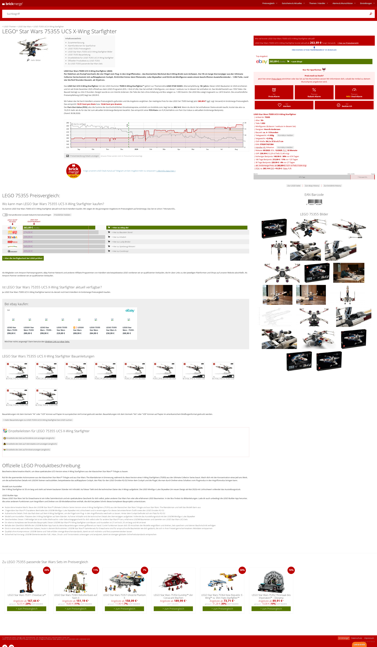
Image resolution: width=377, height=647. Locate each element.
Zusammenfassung (76, 42)
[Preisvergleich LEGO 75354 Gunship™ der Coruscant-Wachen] (173, 582)
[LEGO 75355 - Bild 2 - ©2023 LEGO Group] (309, 228)
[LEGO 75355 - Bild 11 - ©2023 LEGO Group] (311, 294)
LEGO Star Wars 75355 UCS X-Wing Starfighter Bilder (90, 51)
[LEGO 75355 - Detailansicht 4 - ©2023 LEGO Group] (353, 316)
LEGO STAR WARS (174, 86)
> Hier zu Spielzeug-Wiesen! (123, 246)
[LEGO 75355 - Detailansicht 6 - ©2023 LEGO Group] (319, 338)
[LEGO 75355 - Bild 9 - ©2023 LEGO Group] (348, 272)
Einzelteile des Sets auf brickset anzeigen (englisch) (28, 449)
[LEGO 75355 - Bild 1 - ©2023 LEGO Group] (274, 228)
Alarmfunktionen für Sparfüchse (81, 45)
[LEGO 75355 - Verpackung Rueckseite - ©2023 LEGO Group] (299, 360)
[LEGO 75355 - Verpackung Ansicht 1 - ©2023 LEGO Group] (353, 338)
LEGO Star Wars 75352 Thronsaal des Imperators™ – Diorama (271, 596)
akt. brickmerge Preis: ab (281, 165)
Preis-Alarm (277, 78)
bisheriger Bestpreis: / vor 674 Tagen (277, 156)
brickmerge (344, 638)
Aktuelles (292, 3)
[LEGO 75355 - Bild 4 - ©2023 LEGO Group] (279, 250)
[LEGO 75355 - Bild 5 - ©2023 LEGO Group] (305, 250)
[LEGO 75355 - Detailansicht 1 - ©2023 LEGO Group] (347, 294)
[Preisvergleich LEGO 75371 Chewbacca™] (27, 582)
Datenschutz (356, 638)
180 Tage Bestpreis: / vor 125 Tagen (277, 159)
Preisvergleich (268, 3)
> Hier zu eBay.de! (120, 227)
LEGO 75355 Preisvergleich (79, 48)
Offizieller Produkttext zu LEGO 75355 (84, 60)
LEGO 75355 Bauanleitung (79, 54)
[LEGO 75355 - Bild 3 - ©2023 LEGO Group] (349, 228)
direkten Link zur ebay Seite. (57, 341)
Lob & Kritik (359, 644)
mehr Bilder (36, 60)
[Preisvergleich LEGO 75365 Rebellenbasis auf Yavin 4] (76, 582)
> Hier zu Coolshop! (119, 251)
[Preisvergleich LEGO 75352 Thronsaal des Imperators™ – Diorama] (271, 582)
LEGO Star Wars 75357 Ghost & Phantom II (124, 596)
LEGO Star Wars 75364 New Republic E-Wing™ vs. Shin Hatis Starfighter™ (222, 596)
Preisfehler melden (62, 214)
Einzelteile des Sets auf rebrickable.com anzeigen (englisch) (31, 444)
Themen (317, 3)
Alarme (343, 3)
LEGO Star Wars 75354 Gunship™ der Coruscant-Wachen (173, 596)
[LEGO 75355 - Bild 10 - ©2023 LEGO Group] (278, 294)
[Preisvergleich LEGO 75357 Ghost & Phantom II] (124, 582)
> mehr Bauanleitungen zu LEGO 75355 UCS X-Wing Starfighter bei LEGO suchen (37, 420)
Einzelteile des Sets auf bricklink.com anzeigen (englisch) (30, 438)
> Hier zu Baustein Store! (122, 232)
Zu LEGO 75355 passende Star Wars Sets (85, 63)
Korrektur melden (285, 135)
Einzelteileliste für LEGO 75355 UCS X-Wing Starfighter (91, 57)
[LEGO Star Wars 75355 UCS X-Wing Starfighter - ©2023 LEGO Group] (33, 46)
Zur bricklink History (332, 185)
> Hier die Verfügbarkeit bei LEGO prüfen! (23, 258)
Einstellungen (366, 3)
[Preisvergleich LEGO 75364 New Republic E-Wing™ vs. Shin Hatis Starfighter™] (222, 582)
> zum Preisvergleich (26, 608)
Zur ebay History (312, 185)
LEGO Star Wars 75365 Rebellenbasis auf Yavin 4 (75, 596)
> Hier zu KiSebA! (118, 237)
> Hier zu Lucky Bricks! (120, 241)
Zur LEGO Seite (293, 185)
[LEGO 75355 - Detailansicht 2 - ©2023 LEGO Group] (275, 316)
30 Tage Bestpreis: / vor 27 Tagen (275, 162)
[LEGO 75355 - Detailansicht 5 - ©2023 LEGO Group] (279, 338)
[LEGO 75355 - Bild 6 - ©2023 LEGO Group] (340, 250)
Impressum (369, 638)
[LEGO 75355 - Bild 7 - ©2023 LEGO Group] (282, 272)
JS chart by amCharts (78, 124)
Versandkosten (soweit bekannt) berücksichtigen (30, 214)
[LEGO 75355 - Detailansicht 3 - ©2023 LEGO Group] (314, 316)
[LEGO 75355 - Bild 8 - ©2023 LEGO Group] (317, 272)
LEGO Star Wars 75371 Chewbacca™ (27, 595)
